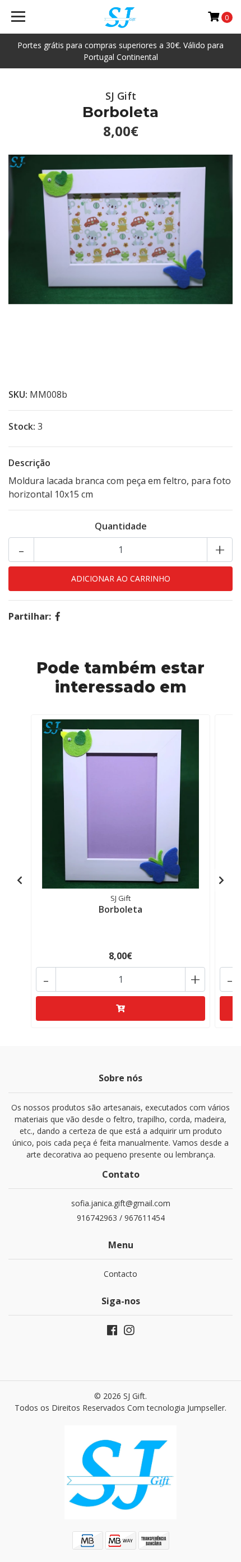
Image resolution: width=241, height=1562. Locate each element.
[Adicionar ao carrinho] (120, 1008)
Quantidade (121, 526)
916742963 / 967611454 (121, 1217)
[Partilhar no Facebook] (57, 616)
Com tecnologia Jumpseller (176, 1407)
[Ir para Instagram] (129, 1332)
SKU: (17, 394)
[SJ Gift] (121, 17)
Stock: (21, 426)
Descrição (29, 463)
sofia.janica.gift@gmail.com (120, 1203)
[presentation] (19, 880)
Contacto (120, 1273)
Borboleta (120, 909)
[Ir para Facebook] (112, 1332)
